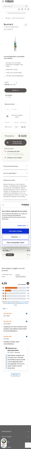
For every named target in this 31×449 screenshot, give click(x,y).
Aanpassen (14, 237)
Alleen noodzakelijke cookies (15, 242)
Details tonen (22, 225)
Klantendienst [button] (6, 431)
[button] (15, 166)
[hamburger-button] (3, 1)
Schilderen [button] (5, 442)
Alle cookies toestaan (15, 231)
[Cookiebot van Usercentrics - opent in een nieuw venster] (22, 205)
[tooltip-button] (16, 82)
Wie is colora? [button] (6, 437)
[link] (9, 1)
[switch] (3, 446)
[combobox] (15, 6)
